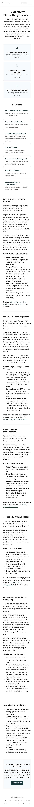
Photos (15, 800)
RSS (10, 800)
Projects (20, 800)
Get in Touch (17, 783)
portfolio (20, 304)
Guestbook (27, 800)
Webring (6, 803)
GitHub (6, 800)
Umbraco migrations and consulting (15, 419)
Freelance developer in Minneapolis (20, 803)
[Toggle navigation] (30, 3)
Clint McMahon (6, 3)
